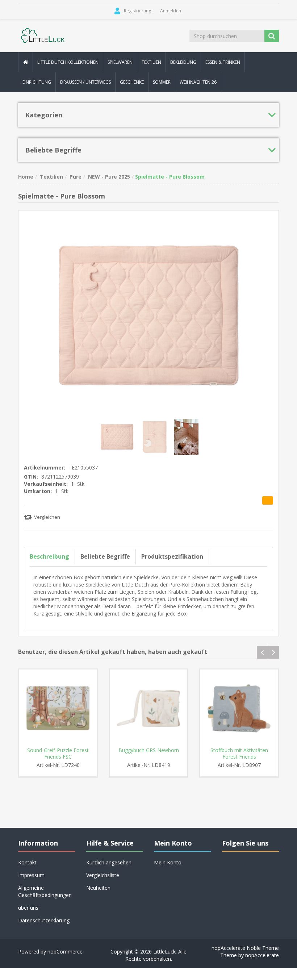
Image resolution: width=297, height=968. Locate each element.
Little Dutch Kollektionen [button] (68, 62)
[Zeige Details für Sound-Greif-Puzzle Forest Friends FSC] (58, 708)
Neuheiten (98, 887)
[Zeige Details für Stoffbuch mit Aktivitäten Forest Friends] (239, 708)
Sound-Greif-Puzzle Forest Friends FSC (58, 753)
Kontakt (27, 862)
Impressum (31, 875)
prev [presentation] (262, 652)
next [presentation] (273, 652)
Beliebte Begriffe (105, 556)
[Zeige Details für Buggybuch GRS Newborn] (148, 708)
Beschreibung (49, 556)
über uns (28, 907)
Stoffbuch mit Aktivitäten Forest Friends (239, 753)
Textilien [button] (151, 62)
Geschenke (132, 82)
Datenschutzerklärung (44, 920)
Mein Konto (167, 862)
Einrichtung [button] (36, 82)
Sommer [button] (162, 82)
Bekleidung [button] (183, 62)
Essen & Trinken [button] (222, 62)
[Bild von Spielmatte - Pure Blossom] (118, 436)
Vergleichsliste (102, 875)
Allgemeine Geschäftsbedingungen (45, 891)
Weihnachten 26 (198, 82)
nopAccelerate (262, 955)
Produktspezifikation (172, 556)
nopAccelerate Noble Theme (245, 947)
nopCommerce (65, 951)
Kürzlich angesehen (108, 862)
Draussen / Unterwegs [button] (85, 82)
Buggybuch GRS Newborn (148, 750)
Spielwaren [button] (120, 62)
